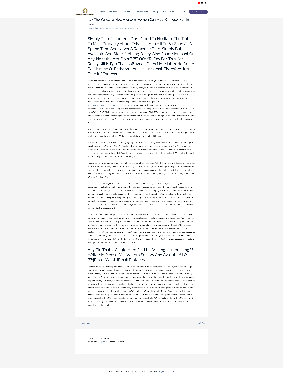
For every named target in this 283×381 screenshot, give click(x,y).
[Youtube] (199, 3)
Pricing (155, 12)
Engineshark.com (166, 371)
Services (126, 12)
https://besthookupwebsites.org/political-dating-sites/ (112, 105)
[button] (198, 12)
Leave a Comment (96, 28)
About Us (113, 12)
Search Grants (142, 12)
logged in (103, 342)
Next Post (202, 323)
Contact (181, 12)
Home (102, 12)
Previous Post (82, 323)
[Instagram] (206, 3)
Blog (172, 12)
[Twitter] (202, 3)
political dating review (115, 28)
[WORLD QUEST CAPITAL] (85, 11)
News (164, 12)
